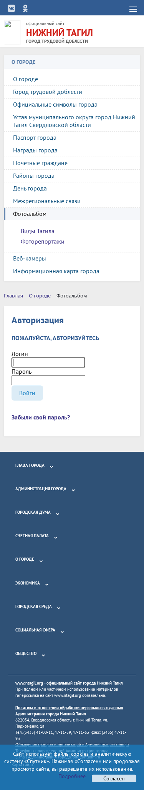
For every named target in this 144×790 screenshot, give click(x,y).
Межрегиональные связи (47, 201)
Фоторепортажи (43, 241)
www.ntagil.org (29, 683)
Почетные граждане (40, 163)
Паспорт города (34, 137)
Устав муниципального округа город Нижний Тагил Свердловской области (74, 121)
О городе (25, 79)
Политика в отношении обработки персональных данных (69, 707)
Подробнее (72, 776)
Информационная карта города (56, 271)
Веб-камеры (29, 258)
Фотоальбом (29, 213)
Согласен (114, 778)
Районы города (34, 175)
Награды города (35, 150)
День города (30, 188)
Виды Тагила (38, 231)
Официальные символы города (55, 104)
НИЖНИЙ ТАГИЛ (59, 32)
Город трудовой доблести (47, 91)
